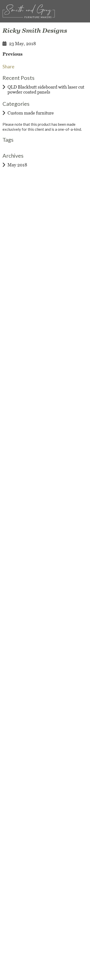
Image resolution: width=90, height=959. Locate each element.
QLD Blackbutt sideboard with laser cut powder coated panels (46, 89)
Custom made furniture (31, 113)
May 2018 (17, 164)
